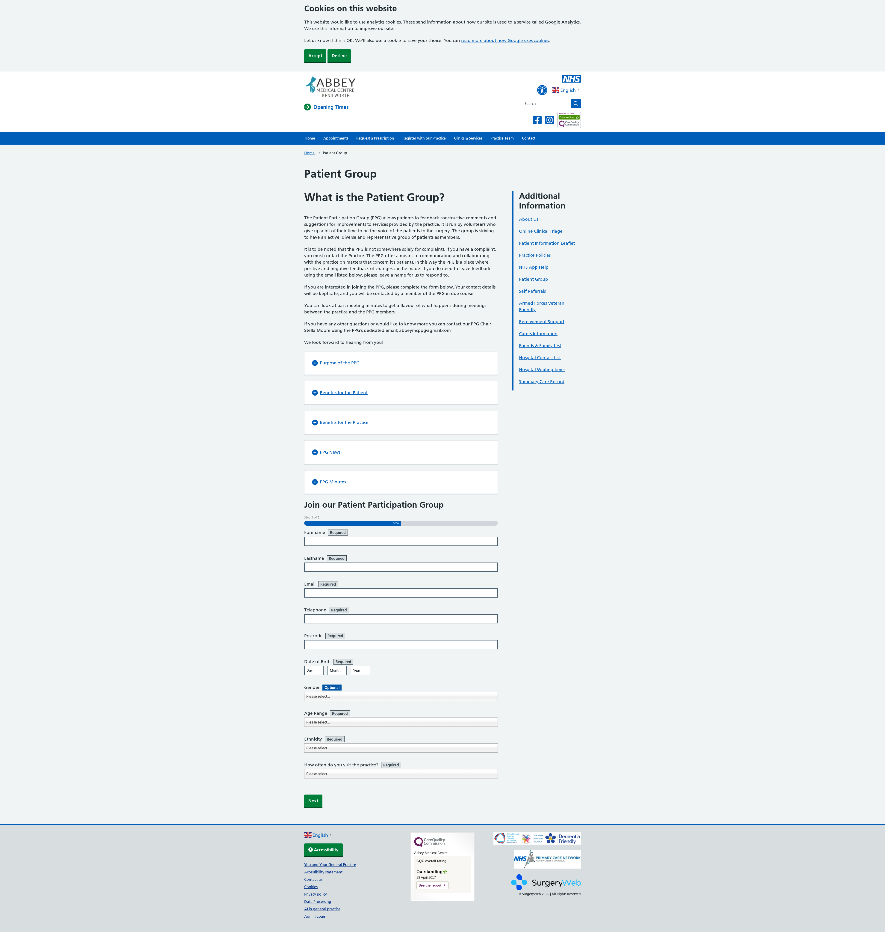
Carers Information (538, 333)
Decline (339, 55)
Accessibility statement (323, 872)
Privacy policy (315, 894)
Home (310, 138)
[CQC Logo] (429, 846)
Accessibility (326, 849)
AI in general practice (322, 909)
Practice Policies (535, 255)
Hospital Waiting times (542, 369)
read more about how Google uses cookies (505, 40)
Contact (528, 138)
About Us (528, 219)
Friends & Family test (540, 345)
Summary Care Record (541, 381)
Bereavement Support (541, 321)
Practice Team (502, 138)
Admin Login (315, 916)
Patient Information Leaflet (547, 243)
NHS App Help (534, 267)
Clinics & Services (468, 138)
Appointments (335, 138)
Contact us (313, 879)
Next (313, 801)
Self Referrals (532, 291)
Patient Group (533, 279)
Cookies (311, 886)
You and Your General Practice (330, 864)
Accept (315, 55)
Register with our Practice (424, 138)
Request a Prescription (375, 138)
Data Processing (317, 901)
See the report (430, 885)
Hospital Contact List (540, 357)
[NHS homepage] (330, 87)
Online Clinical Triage (541, 231)
